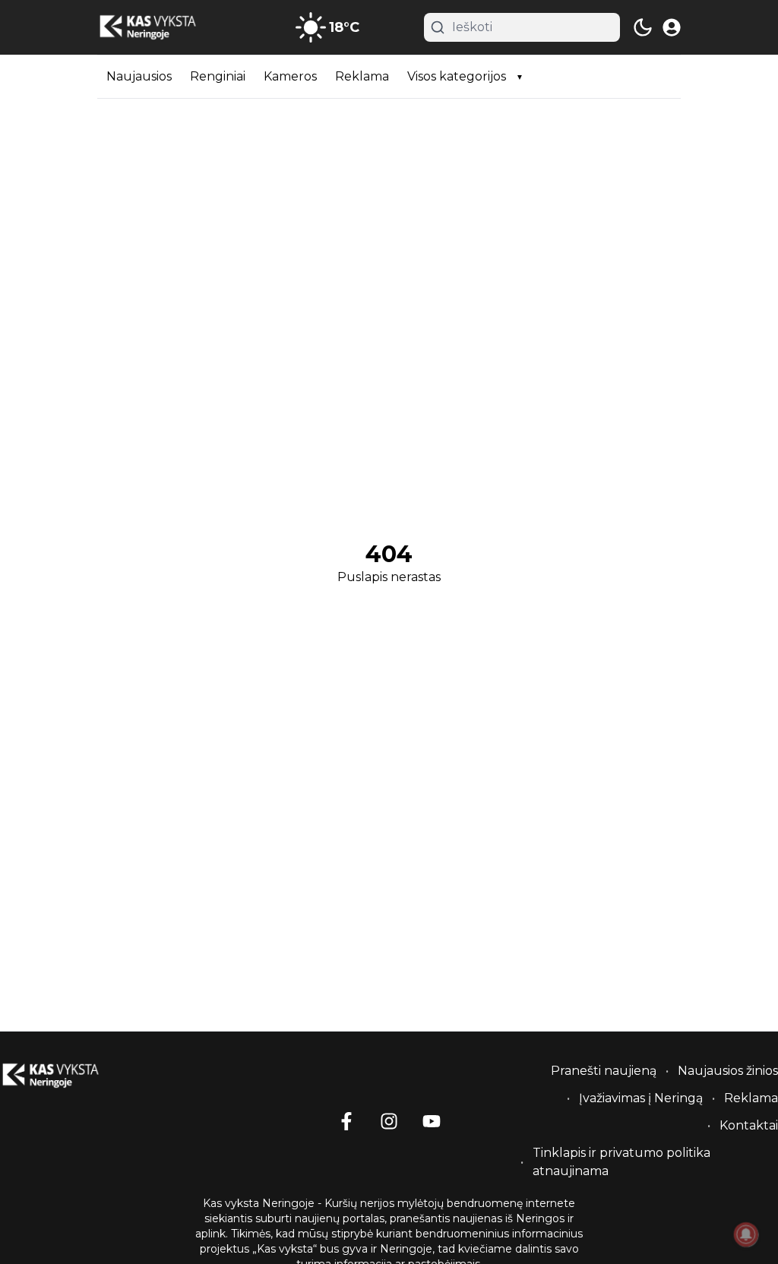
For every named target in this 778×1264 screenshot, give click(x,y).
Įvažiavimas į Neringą (641, 1098)
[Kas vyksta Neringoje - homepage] (165, 27)
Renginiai (217, 76)
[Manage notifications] (746, 1234)
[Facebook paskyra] (346, 1121)
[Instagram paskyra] (389, 1121)
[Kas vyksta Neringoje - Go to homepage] (68, 1075)
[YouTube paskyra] (431, 1121)
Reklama (362, 76)
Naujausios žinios (728, 1070)
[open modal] (672, 27)
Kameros (290, 76)
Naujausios (139, 76)
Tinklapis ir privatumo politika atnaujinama (621, 1162)
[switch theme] (642, 27)
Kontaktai (748, 1125)
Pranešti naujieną (603, 1070)
